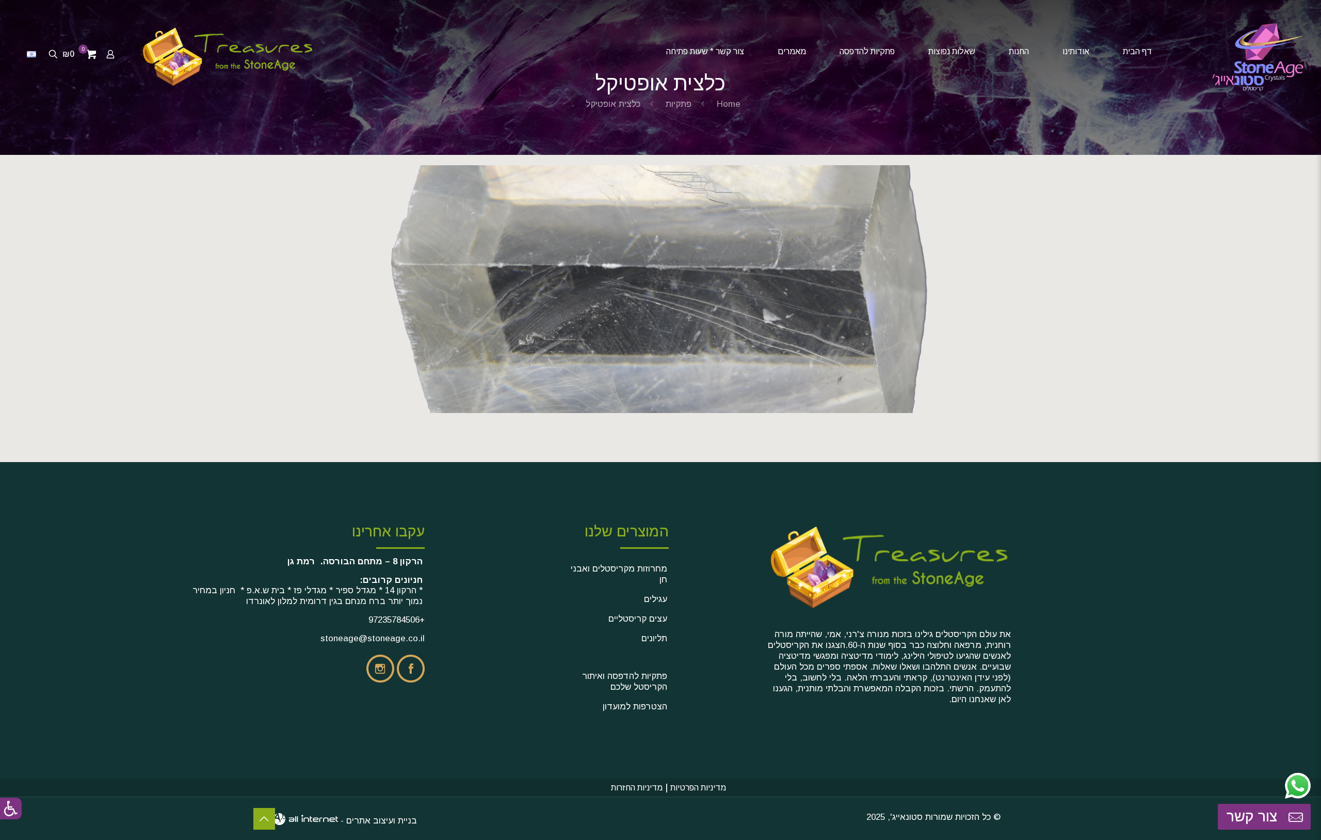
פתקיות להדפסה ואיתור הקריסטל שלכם (624, 681)
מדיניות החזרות (637, 787)
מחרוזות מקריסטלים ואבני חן (619, 574)
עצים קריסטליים (637, 619)
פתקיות (678, 104)
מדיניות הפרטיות (698, 787)
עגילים (655, 599)
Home (728, 104)
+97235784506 (396, 620)
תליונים (654, 638)
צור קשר (1254, 817)
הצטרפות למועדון (635, 706)
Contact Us (264, 819)
